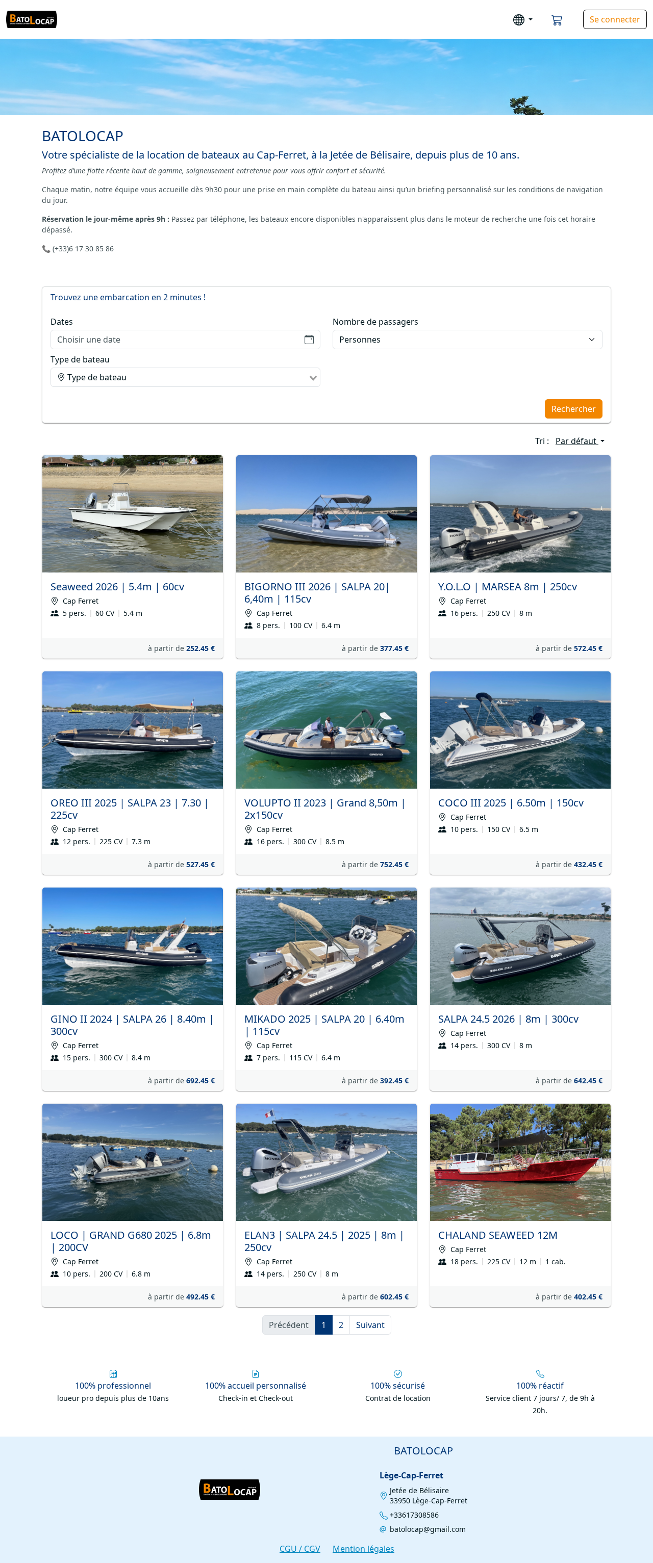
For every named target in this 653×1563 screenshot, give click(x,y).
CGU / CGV (300, 1548)
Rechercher (573, 408)
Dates (62, 321)
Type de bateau (80, 359)
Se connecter (615, 19)
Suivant (370, 1325)
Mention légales (363, 1548)
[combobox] (185, 377)
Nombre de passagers (375, 321)
